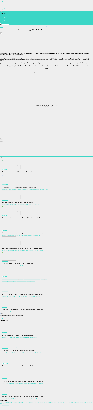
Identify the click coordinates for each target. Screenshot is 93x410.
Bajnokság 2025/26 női (6, 15)
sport (1, 402)
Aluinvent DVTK (33, 402)
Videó (3, 9)
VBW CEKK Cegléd (63, 402)
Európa (3, 6)
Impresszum (4, 406)
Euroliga (7, 402)
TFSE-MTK (39, 402)
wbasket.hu (4, 34)
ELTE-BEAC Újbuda (59, 402)
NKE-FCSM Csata (2, 403)
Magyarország (4, 3)
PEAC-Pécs (67, 402)
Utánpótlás (4, 4)
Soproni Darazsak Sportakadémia (49, 402)
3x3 (41, 402)
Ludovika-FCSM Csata (70, 402)
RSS (2, 407)
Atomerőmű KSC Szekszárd (19, 402)
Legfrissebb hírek (5, 405)
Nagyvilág (4, 8)
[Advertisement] (46, 45)
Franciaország (90, 402)
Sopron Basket (10, 402)
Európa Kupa (25, 402)
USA (3, 7)
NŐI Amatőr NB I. (55, 402)
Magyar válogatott (83, 402)
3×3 (2, 5)
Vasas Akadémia (43, 402)
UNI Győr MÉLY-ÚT (29, 402)
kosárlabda (3, 402)
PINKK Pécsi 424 (87, 402)
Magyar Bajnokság (14, 402)
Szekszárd (74, 402)
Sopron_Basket (36, 402)
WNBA (23, 402)
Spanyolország (77, 402)
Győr (5, 402)
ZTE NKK (80, 402)
